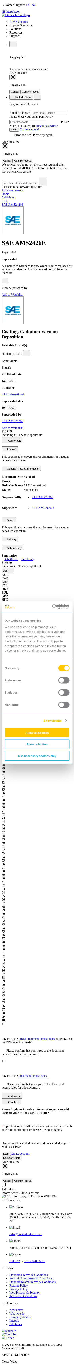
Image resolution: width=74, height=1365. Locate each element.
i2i (3, 11)
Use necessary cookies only (37, 755)
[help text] (5, 280)
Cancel (15, 91)
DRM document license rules (37, 1038)
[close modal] (12, 77)
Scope (10, 520)
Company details (19, 1317)
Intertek (14, 1320)
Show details (52, 720)
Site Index (15, 1324)
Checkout (13, 1102)
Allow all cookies (37, 732)
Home (5, 194)
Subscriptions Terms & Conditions (30, 1278)
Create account (20, 1153)
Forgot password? (47, 125)
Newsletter (16, 1310)
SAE (5, 201)
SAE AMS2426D (43, 508)
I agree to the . (25, 1075)
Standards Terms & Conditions (28, 1274)
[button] (8, 570)
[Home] (16, 15)
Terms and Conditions (23, 1296)
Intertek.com (13, 11)
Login (14, 129)
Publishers (8, 197)
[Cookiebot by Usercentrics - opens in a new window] (52, 606)
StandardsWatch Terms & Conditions (32, 1282)
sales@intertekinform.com (25, 1234)
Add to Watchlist (12, 294)
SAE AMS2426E (12, 204)
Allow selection (37, 744)
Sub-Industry (14, 548)
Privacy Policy (18, 1289)
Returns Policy (18, 1285)
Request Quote (11, 1157)
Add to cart (14, 440)
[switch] (63, 680)
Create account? (29, 129)
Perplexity (27, 559)
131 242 (31, 5)
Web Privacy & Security (24, 1292)
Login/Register (22, 97)
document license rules (33, 1075)
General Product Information (22, 468)
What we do (17, 1313)
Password (39, 121)
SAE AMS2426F (12, 421)
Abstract (11, 449)
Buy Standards (18, 21)
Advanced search (12, 190)
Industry (11, 539)
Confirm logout (30, 91)
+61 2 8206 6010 (34, 1261)
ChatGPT (11, 559)
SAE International (13, 394)
